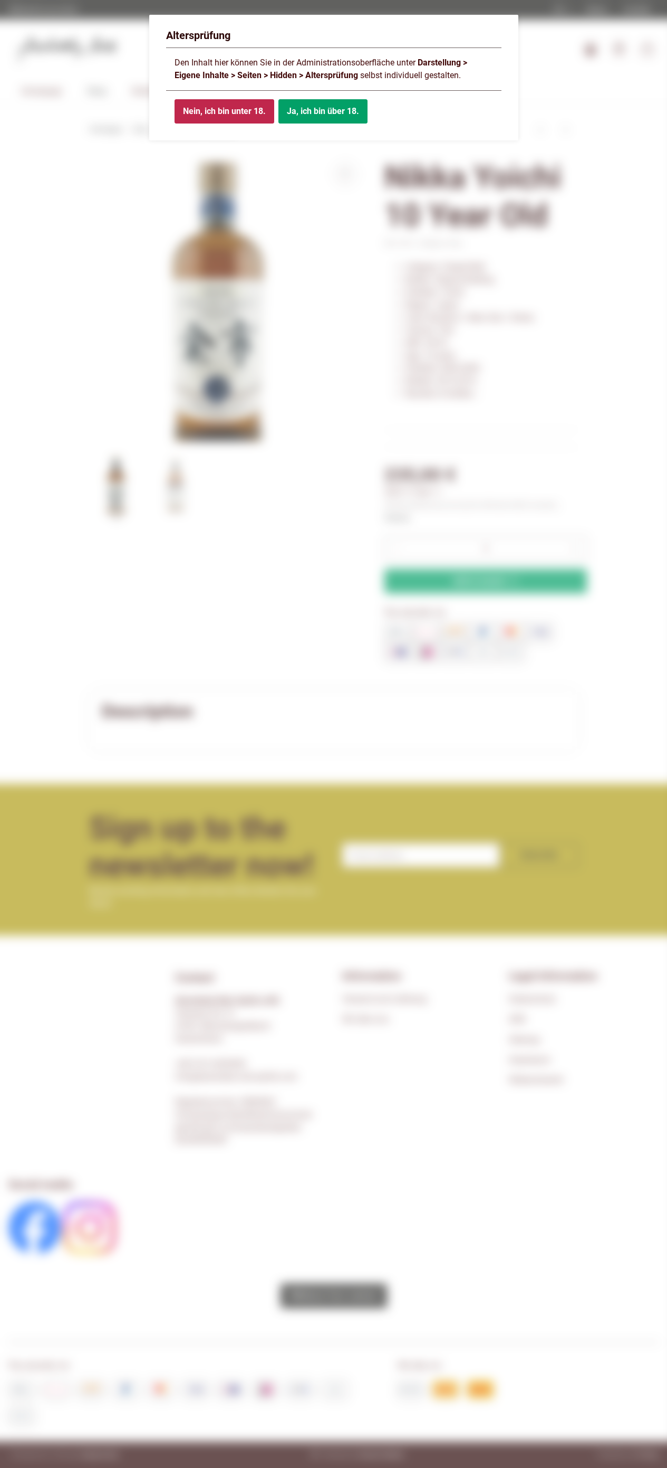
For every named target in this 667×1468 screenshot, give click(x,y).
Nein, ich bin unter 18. (224, 111)
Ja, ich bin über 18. (323, 111)
